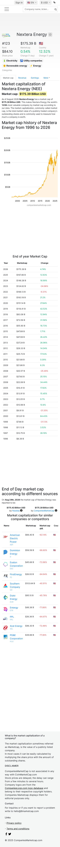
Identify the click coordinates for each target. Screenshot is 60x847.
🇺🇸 (30, 2)
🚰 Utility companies (31, 60)
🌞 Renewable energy (15, 65)
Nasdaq (16, 510)
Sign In (19, 2)
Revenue (22, 78)
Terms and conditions (18, 828)
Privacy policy (14, 823)
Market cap (8, 78)
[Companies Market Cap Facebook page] (6, 834)
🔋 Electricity (10, 60)
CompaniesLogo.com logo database (24, 788)
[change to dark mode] (55, 3)
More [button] (46, 78)
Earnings (35, 78)
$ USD (45, 2)
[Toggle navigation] (6, 9)
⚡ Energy (35, 65)
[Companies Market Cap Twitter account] (9, 834)
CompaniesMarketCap (44, 510)
